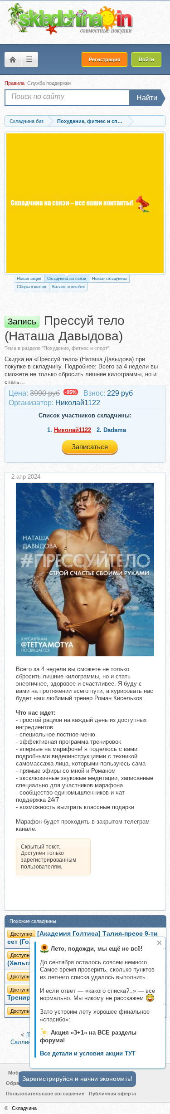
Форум (13, 59)
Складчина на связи (66, 278)
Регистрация (104, 59)
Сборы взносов (31, 287)
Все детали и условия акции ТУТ (88, 1053)
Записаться (90, 447)
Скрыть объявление (159, 942)
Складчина (24, 1108)
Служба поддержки (49, 83)
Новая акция (29, 278)
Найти (146, 98)
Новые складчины (109, 278)
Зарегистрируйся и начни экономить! (77, 1078)
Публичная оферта (112, 1093)
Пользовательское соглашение (45, 1093)
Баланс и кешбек (68, 287)
